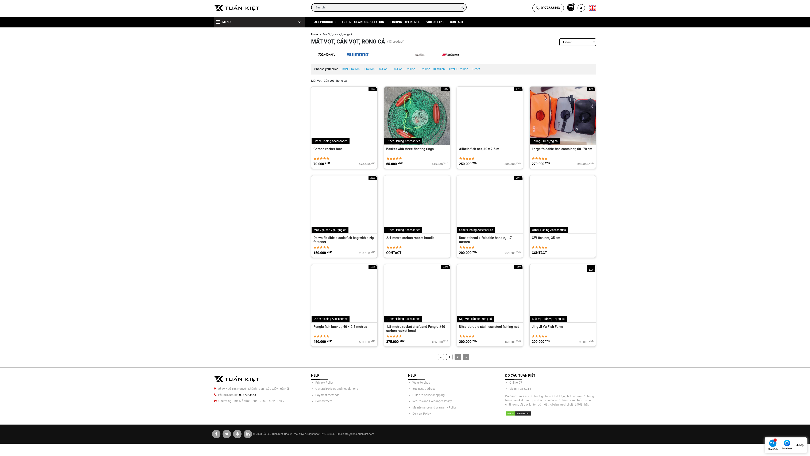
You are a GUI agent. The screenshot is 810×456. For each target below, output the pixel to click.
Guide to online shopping (428, 395)
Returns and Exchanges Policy (432, 401)
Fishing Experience (405, 22)
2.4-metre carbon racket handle (410, 238)
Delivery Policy (421, 413)
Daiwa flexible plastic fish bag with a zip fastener (343, 240)
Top (801, 445)
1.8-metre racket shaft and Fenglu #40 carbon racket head (415, 329)
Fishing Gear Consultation (363, 22)
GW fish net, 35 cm (546, 238)
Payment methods (327, 395)
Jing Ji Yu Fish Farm (547, 327)
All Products (325, 22)
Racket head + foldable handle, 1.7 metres (485, 240)
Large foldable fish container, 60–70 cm (562, 149)
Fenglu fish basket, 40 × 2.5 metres (340, 327)
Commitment (323, 401)
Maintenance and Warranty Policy (434, 407)
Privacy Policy (324, 382)
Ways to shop (421, 382)
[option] (326, 55)
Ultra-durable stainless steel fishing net (489, 327)
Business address (423, 388)
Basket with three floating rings (410, 149)
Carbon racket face (328, 149)
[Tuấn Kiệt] (237, 8)
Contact (456, 22)
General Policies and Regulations (336, 388)
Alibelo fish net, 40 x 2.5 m (479, 149)
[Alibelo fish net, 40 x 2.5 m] (490, 116)
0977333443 (550, 8)
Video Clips (435, 22)
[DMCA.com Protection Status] (518, 413)
